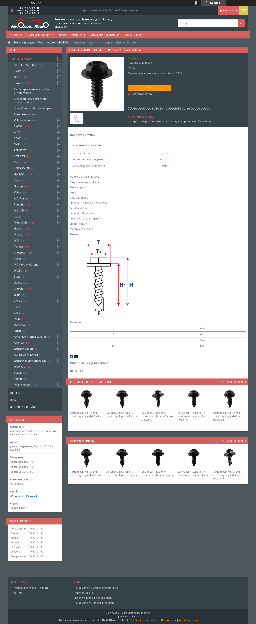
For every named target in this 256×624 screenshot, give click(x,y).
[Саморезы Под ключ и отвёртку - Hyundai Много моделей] (158, 399)
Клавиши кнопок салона (30, 336)
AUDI (17, 132)
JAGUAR (19, 210)
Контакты (78, 34)
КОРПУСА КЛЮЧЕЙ (26, 354)
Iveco (17, 216)
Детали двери (23, 348)
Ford (17, 162)
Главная (16, 34)
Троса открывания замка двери (93, 597)
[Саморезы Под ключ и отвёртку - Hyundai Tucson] (122, 458)
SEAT (17, 138)
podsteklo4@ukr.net (25, 496)
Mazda (18, 234)
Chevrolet (20, 252)
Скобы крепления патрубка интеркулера (32, 90)
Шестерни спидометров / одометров (31, 100)
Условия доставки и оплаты (31, 587)
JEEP (17, 294)
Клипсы (19, 342)
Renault (19, 83)
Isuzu (17, 330)
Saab (17, 276)
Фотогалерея (133, 34)
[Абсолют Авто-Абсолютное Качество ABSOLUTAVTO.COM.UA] (31, 23)
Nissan (18, 186)
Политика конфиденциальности (179, 620)
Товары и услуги (38, 34)
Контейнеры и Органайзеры (32, 108)
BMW (17, 71)
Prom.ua (145, 613)
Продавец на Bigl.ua (128, 616)
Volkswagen (22, 120)
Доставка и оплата (105, 34)
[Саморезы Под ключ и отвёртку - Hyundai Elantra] (86, 399)
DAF (16, 240)
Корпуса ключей (84, 592)
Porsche (19, 204)
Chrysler (19, 288)
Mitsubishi (20, 222)
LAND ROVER (22, 168)
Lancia (18, 300)
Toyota (18, 246)
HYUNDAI (63, 42)
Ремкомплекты (24, 114)
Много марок (46, 42)
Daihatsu (20, 324)
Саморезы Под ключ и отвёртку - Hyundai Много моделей (157, 416)
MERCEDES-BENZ (25, 65)
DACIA (18, 270)
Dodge (18, 282)
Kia (16, 180)
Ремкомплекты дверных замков (94, 602)
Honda (18, 228)
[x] (76, 357)
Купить (149, 88)
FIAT (16, 144)
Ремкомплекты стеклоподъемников (96, 587)
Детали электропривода (30, 360)
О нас (63, 34)
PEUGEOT (20, 150)
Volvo (17, 192)
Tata (17, 306)
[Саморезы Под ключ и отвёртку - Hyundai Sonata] (86, 458)
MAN (17, 318)
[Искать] (241, 23)
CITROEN (19, 156)
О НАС (18, 592)
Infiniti (18, 378)
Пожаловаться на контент (144, 620)
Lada (17, 312)
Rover (17, 258)
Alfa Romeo (21, 198)
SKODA (18, 126)
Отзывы (15, 393)
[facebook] (71, 357)
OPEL (17, 77)
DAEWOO (19, 366)
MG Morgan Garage (26, 264)
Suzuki (18, 372)
